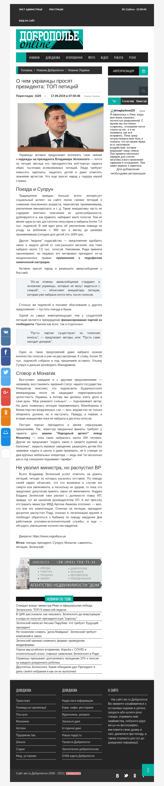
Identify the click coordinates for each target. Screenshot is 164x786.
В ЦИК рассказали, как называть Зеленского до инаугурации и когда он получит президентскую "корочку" (58, 616)
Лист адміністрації (30, 9)
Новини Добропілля (50, 70)
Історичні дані (71, 728)
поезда (31, 542)
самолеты (85, 542)
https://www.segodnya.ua (49, 536)
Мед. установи (26, 755)
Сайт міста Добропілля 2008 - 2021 (40, 773)
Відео (104, 57)
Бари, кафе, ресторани (77, 707)
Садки (20, 749)
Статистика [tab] (128, 101)
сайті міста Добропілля (131, 699)
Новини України (78, 70)
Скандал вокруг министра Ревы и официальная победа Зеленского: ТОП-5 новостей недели (54, 607)
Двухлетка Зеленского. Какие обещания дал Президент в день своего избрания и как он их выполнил (55, 669)
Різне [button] (132, 57)
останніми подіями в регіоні (126, 708)
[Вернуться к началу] (148, 770)
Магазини (22, 721)
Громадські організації (31, 707)
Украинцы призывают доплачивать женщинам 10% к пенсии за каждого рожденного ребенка (57, 660)
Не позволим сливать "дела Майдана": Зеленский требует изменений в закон (56, 634)
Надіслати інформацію (77, 700)
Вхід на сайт (27, 20)
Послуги (21, 714)
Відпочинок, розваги (75, 714)
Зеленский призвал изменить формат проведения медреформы (50, 643)
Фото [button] (91, 57)
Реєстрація (56, 9)
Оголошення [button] (74, 57)
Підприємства (25, 735)
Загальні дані (71, 721)
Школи (20, 742)
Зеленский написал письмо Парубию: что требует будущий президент (57, 625)
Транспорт (23, 700)
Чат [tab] (114, 101)
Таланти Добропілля (76, 742)
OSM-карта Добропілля (78, 755)
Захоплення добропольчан (80, 749)
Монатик (70, 542)
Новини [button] (34, 57)
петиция (21, 547)
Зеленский (36, 547)
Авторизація (123, 71)
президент (44, 542)
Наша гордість (72, 735)
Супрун (58, 542)
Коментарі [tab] (141, 101)
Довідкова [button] (52, 57)
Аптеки (21, 728)
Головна (26, 70)
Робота (118, 57)
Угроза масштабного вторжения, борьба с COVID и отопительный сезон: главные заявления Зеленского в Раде (57, 651)
